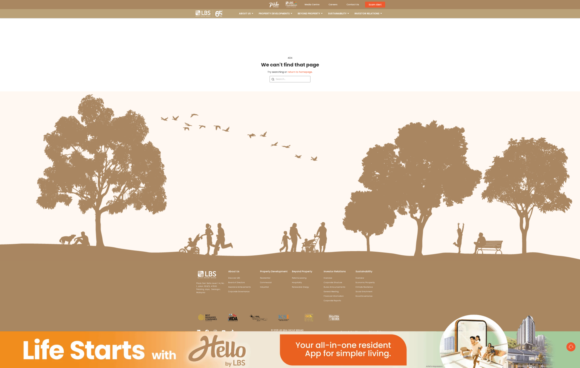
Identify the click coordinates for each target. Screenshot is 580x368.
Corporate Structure (333, 282)
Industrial (264, 287)
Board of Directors (236, 282)
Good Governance (364, 296)
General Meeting (331, 291)
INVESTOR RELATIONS (366, 13)
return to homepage (300, 72)
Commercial (266, 282)
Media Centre (312, 4)
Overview (328, 278)
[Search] (273, 79)
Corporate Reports (332, 300)
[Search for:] (290, 79)
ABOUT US (245, 13)
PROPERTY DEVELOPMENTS (274, 13)
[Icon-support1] (570, 346)
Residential (265, 278)
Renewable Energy (300, 287)
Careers (333, 4)
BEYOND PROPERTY (309, 13)
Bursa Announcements (334, 287)
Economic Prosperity (365, 282)
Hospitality (297, 282)
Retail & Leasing (299, 278)
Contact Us (352, 4)
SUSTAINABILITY (337, 13)
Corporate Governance (239, 291)
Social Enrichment (364, 291)
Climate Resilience (364, 287)
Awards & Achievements (239, 287)
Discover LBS (234, 278)
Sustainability (364, 271)
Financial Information (334, 296)
